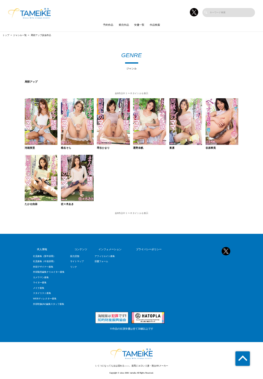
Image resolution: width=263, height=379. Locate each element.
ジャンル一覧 (20, 35)
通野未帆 (138, 148)
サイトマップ (77, 261)
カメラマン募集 (41, 277)
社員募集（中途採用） (44, 261)
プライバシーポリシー (149, 249)
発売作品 (124, 24)
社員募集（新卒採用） (44, 256)
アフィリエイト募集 (105, 256)
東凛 (171, 148)
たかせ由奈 (31, 204)
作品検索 (155, 24)
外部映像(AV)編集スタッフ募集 (48, 304)
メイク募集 (38, 288)
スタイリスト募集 (42, 293)
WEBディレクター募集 (44, 298)
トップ (6, 35)
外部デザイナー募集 (43, 267)
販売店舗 (74, 256)
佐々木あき (67, 204)
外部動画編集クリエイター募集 (48, 272)
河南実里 (30, 148)
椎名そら (66, 148)
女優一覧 (139, 24)
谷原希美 (211, 148)
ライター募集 (40, 282)
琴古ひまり (103, 148)
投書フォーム (101, 261)
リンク (73, 267)
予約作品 (108, 24)
